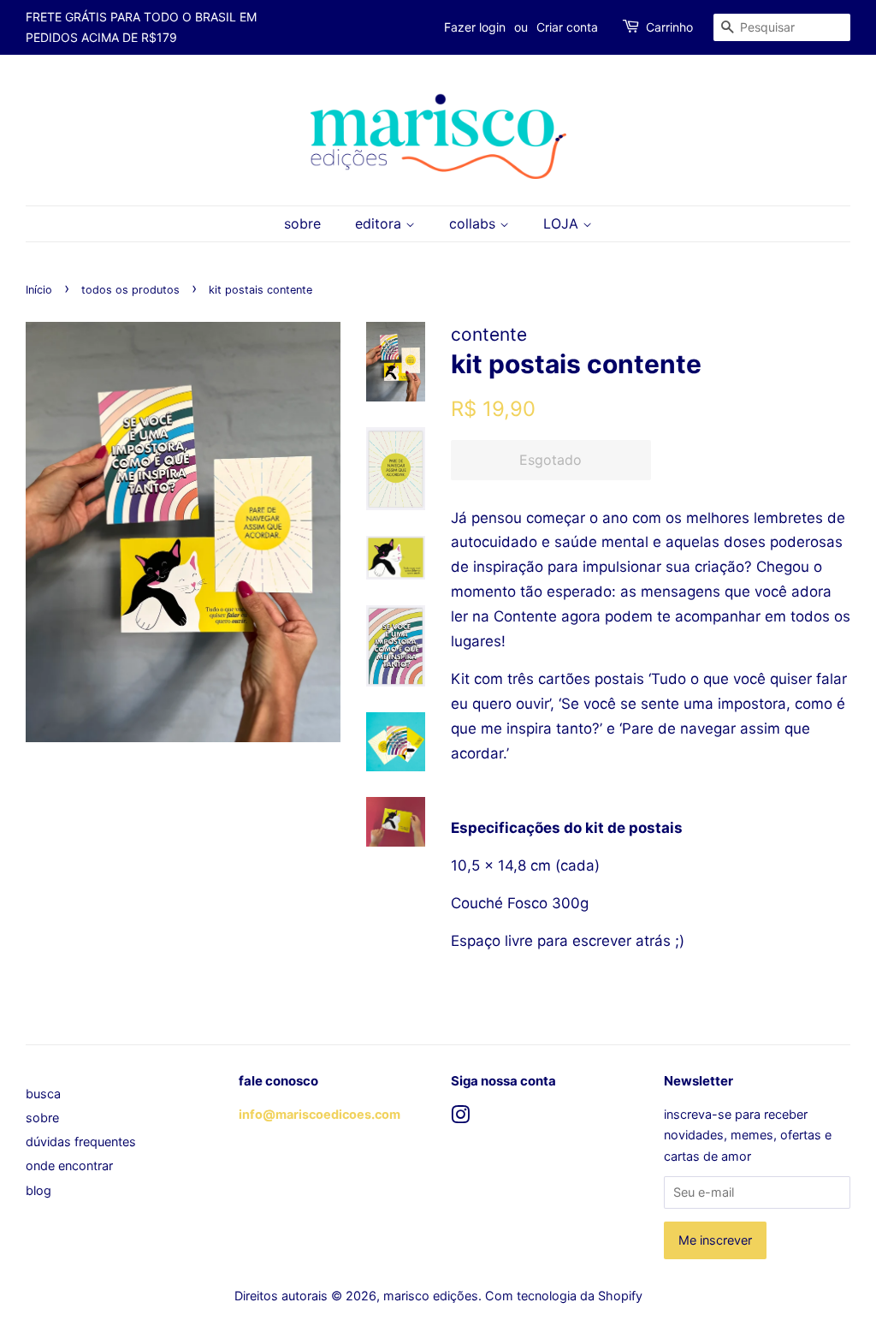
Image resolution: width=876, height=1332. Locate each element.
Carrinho (669, 27)
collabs (474, 223)
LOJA (563, 223)
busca (43, 1093)
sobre (302, 223)
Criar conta (567, 27)
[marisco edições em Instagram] (460, 1117)
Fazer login (475, 27)
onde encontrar (69, 1165)
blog (38, 1190)
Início (39, 289)
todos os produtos (130, 289)
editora (380, 223)
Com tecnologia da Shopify (563, 1295)
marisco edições (430, 1295)
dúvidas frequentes (81, 1141)
